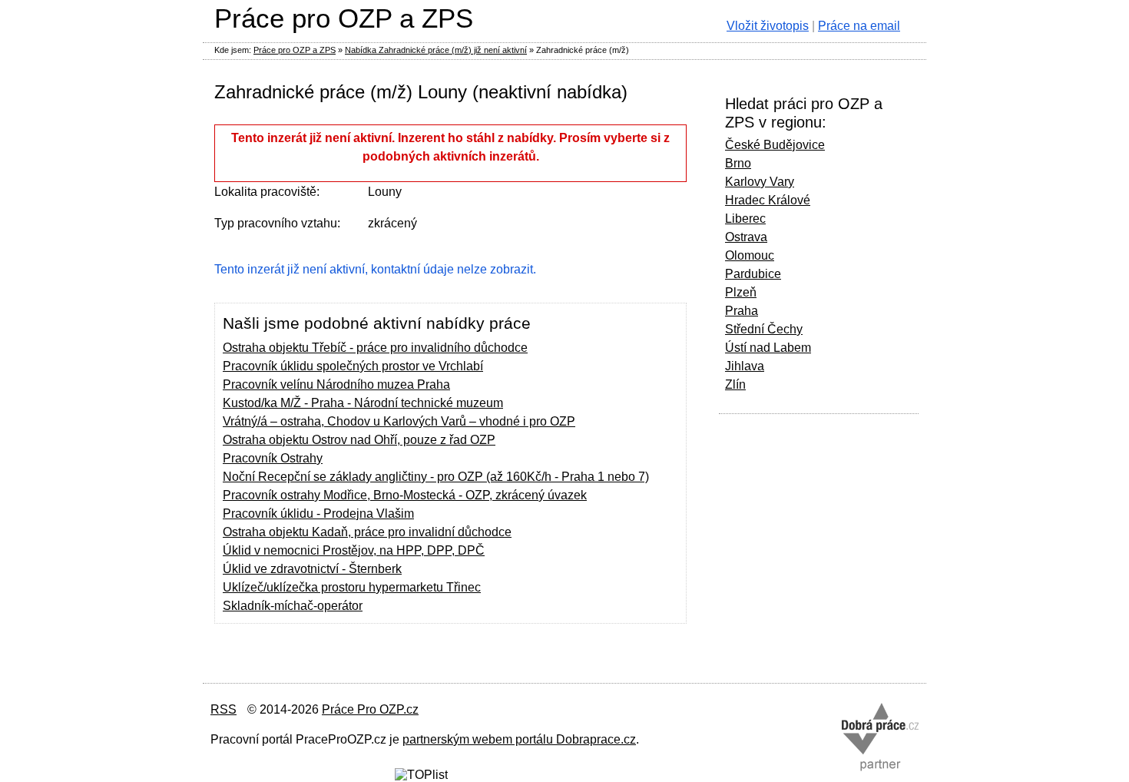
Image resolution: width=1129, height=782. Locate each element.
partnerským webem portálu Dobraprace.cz (519, 739)
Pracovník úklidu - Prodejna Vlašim (318, 513)
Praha (741, 310)
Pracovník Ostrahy (273, 458)
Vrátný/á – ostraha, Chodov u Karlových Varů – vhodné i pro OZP (399, 421)
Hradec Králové (767, 200)
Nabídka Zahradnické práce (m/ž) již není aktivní (436, 50)
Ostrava (746, 237)
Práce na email (859, 25)
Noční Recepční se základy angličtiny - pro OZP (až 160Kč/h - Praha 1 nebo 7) (436, 476)
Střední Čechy (764, 329)
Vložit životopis (768, 25)
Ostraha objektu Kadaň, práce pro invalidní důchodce (367, 531)
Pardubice (753, 273)
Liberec (745, 218)
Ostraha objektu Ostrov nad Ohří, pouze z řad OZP (359, 439)
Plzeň (741, 292)
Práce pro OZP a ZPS (343, 18)
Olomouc (749, 255)
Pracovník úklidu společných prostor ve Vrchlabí (353, 366)
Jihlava (744, 366)
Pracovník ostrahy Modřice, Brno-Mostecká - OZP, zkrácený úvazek (405, 495)
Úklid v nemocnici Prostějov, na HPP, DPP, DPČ (354, 550)
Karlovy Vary (759, 181)
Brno (738, 163)
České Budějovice (775, 144)
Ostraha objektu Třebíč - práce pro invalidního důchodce (375, 347)
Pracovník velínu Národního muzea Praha (336, 384)
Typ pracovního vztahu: (277, 223)
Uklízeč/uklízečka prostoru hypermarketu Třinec (352, 587)
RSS (223, 709)
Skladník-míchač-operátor (293, 605)
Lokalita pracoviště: (266, 191)
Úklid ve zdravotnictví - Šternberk (312, 568)
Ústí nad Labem (768, 347)
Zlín (735, 384)
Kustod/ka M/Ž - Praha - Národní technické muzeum (363, 402)
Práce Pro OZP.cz (370, 709)
